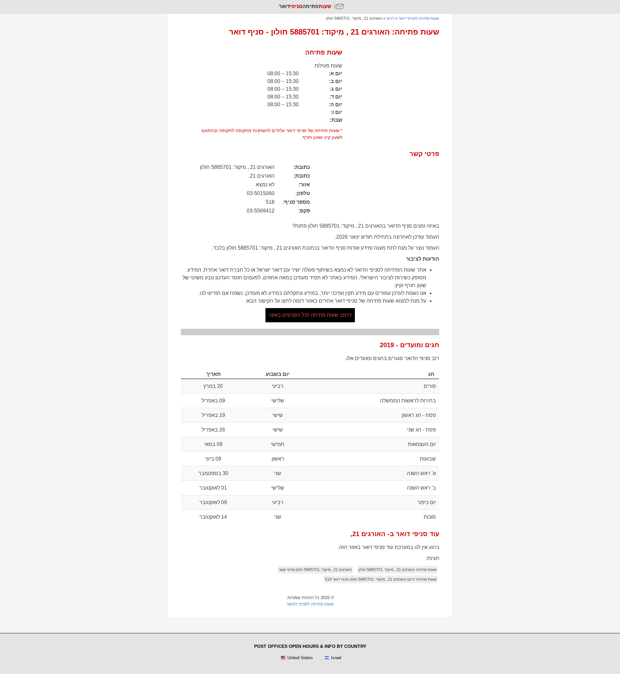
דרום (390, 18)
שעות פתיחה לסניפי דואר (418, 18)
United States (300, 657)
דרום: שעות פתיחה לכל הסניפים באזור (310, 315)
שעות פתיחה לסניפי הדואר (310, 604)
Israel (336, 657)
